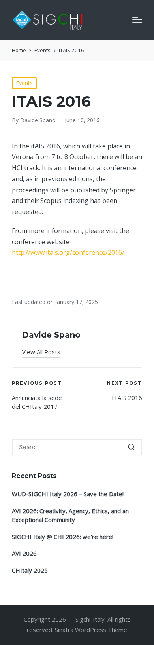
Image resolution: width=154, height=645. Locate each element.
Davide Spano (51, 335)
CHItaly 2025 (30, 570)
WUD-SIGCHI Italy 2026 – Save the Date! (68, 494)
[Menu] (137, 20)
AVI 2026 (24, 553)
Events (24, 83)
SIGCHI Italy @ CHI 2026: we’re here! (62, 537)
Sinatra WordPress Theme (91, 630)
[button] (41, 352)
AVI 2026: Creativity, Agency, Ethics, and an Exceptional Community (70, 515)
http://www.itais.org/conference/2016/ (68, 252)
